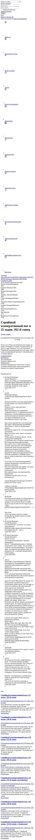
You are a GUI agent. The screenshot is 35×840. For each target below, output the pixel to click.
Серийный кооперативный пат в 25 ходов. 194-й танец (16, 759)
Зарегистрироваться (20, 19)
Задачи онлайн (5, 334)
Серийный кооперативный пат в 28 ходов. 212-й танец (16, 738)
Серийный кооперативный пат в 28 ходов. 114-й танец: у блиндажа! (16, 823)
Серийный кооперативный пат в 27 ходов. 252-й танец (16, 696)
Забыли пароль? (6, 11)
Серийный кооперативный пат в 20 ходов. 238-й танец (16, 718)
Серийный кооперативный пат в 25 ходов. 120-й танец (16, 803)
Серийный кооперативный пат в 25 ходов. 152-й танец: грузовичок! (16, 779)
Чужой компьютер (9, 10)
